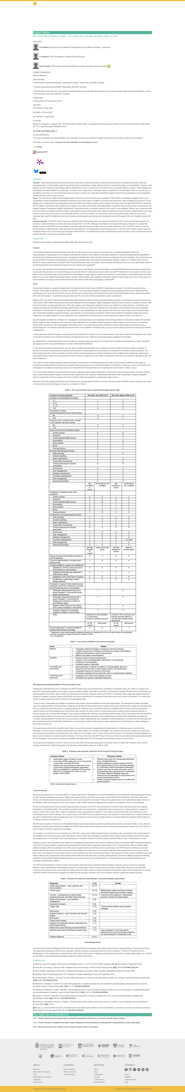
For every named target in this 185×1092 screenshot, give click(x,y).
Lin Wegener (44, 57)
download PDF (42, 152)
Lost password (130, 1079)
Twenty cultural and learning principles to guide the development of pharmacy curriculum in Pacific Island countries (81, 1018)
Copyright (36, 1079)
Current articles (69, 1069)
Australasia (98, 1074)
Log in (127, 1074)
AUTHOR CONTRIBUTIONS (44, 131)
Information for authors (41, 1072)
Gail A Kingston (45, 66)
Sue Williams (44, 47)
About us (36, 1069)
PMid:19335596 (84, 986)
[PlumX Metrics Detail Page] (39, 162)
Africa (96, 1069)
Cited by (39, 147)
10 (133, 842)
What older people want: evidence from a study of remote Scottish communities (68, 1027)
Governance (37, 1082)
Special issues (69, 1074)
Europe (97, 1077)
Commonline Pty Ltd (144, 1089)
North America (99, 1082)
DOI (124, 967)
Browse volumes (70, 1072)
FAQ (35, 1074)
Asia (96, 1072)
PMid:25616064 (102, 992)
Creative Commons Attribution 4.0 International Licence (76, 142)
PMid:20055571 (70, 998)
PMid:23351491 (78, 1010)
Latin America (99, 1079)
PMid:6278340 (51, 980)
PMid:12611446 (132, 967)
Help (126, 1082)
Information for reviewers (42, 1077)
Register (128, 1077)
